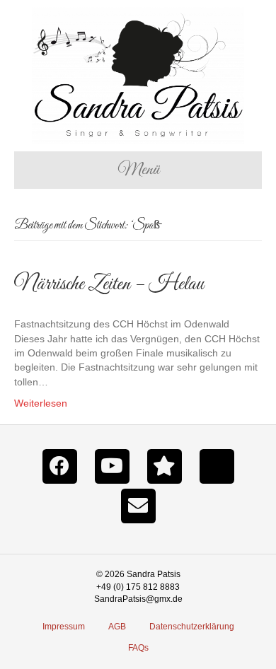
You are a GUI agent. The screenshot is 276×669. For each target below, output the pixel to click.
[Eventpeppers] (164, 465)
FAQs (138, 648)
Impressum (63, 627)
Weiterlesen (40, 403)
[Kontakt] (138, 505)
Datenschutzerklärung (191, 627)
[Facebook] (59, 465)
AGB (117, 627)
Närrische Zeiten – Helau (109, 284)
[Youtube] (112, 465)
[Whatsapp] (216, 465)
